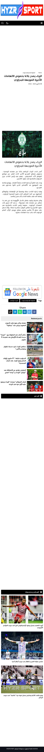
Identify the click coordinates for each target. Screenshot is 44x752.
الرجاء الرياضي (28, 171)
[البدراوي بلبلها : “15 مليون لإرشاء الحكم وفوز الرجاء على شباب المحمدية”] (21, 362)
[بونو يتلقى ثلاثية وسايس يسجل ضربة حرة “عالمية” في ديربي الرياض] (22, 682)
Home (40, 73)
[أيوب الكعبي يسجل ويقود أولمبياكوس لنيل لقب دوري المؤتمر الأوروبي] (22, 612)
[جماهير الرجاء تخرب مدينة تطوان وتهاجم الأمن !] (21, 351)
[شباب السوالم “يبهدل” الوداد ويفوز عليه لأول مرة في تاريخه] (21, 386)
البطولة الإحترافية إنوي (29, 73)
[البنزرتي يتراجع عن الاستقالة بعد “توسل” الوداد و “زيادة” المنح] (21, 374)
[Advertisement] (22, 47)
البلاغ (33, 182)
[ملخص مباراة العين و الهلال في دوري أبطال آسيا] (22, 647)
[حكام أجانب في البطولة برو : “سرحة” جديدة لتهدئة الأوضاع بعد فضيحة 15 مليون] (21, 339)
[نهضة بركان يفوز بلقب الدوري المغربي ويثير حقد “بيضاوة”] (21, 327)
